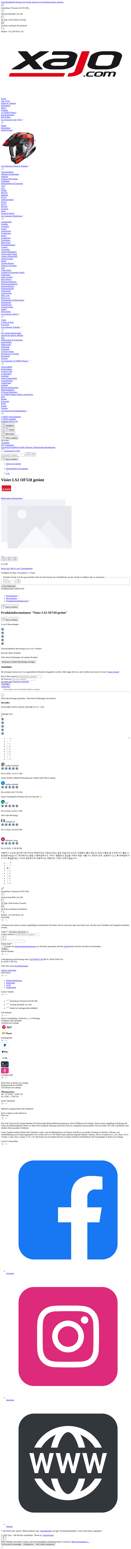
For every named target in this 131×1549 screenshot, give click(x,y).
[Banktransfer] (5, 1060)
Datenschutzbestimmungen (25, 946)
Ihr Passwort (6, 679)
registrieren (9, 445)
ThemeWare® (48, 1535)
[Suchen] (27, 454)
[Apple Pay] (5, 1054)
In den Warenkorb (8, 586)
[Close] (2, 556)
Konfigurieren (28, 1544)
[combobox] (13, 455)
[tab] (13, 596)
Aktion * (5, 932)
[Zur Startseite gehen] (65, 96)
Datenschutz (11, 987)
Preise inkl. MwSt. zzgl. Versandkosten (17, 568)
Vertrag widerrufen (8, 970)
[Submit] (3, 938)
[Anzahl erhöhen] (18, 581)
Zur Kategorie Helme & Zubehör (14, 166)
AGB (65, 946)
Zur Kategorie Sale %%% (11, 120)
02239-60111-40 (36, 959)
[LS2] (65, 488)
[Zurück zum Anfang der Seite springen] (3, 1538)
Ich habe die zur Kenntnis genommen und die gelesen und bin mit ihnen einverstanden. (52, 946)
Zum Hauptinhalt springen (12, 2)
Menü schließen (11, 438)
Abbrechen (5, 687)
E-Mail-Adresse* (8, 934)
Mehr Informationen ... (80, 1542)
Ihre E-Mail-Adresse (9, 676)
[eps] (5, 1073)
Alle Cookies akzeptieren (45, 1544)
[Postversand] (6, 1035)
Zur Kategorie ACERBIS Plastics (15, 361)
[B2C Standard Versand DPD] (6, 1029)
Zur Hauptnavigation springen (51, 2)
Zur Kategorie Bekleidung (12, 216)
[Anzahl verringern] (5, 581)
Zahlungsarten (39, 447)
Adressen (29, 447)
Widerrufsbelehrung (14, 980)
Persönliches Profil (17, 447)
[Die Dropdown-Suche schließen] (33, 454)
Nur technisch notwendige (11, 1544)
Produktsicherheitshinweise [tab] (17, 601)
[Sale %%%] (21, 163)
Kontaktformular (21, 966)
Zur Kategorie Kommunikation (14, 411)
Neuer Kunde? (113, 672)
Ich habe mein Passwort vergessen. (15, 682)
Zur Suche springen (31, 2)
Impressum (10, 983)
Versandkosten (46, 1531)
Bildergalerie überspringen (11, 498)
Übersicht (5, 447)
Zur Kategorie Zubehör (10, 327)
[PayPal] (5, 1048)
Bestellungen (50, 447)
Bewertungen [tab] (12, 598)
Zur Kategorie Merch (10, 314)
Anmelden (5, 443)
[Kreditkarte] (5, 1066)
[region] (65, 530)
